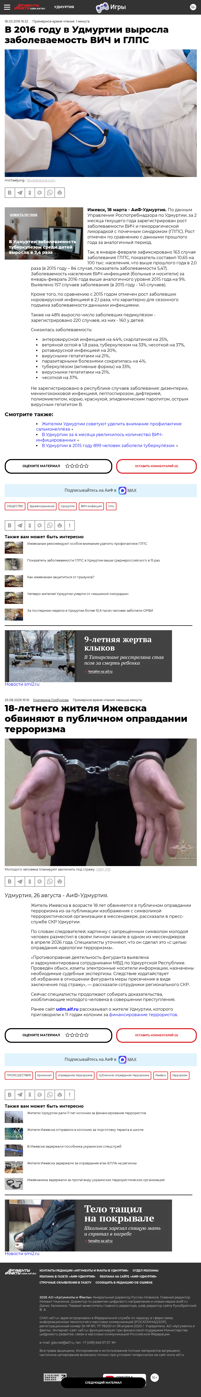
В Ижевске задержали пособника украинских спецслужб (74, 1146)
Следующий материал (103, 1382)
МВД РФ (103, 869)
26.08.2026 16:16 (17, 700)
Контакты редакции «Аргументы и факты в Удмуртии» (84, 1270)
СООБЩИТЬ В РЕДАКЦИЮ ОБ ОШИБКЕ (124, 1282)
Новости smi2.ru (22, 684)
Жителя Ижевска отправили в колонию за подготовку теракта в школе (85, 1130)
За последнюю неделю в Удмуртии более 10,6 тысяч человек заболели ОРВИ (90, 610)
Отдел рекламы (145, 1270)
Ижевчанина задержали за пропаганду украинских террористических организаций (96, 1180)
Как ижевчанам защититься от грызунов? (60, 577)
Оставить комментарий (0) (156, 466)
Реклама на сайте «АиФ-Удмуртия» (128, 1276)
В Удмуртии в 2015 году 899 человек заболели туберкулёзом (108, 445)
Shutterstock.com (41, 180)
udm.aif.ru (67, 1009)
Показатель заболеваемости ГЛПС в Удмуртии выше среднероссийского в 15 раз (93, 560)
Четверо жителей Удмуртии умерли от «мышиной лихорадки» (78, 594)
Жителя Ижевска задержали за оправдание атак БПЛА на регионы (82, 1163)
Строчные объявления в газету (65, 1282)
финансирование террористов (143, 1014)
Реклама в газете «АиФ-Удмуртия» (68, 1276)
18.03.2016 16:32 (16, 21)
